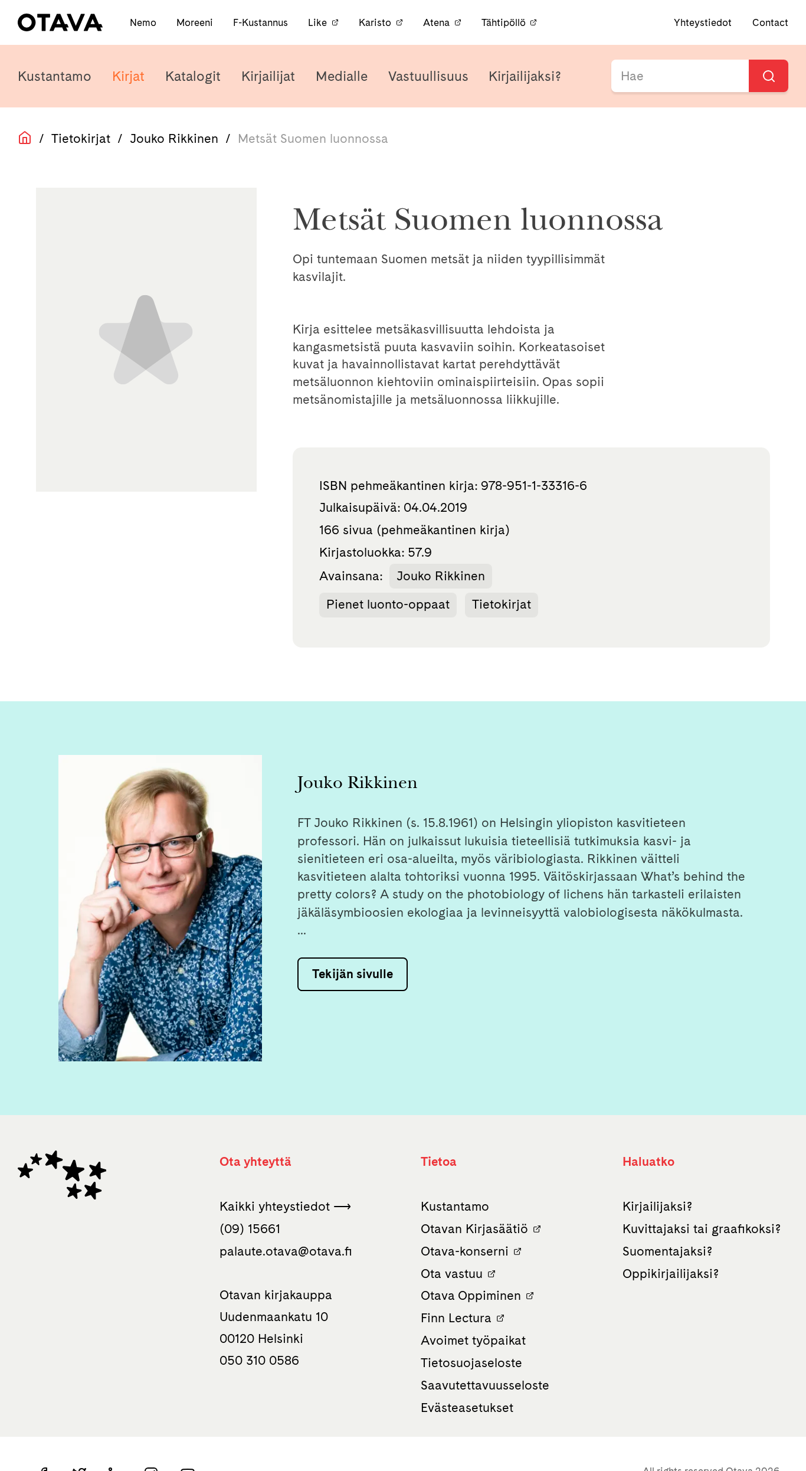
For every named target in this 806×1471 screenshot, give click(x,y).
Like (317, 22)
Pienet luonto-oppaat (388, 604)
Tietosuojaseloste (471, 1362)
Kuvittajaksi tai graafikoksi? (701, 1228)
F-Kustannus (261, 22)
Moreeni (195, 22)
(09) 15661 (249, 1228)
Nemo (144, 22)
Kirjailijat (268, 76)
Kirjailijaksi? (525, 76)
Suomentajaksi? (667, 1251)
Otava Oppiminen (471, 1295)
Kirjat (128, 76)
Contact (770, 22)
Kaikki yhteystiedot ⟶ (285, 1206)
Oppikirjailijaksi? (670, 1273)
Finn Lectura (456, 1317)
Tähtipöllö (503, 22)
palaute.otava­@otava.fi (285, 1251)
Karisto (375, 22)
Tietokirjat (80, 138)
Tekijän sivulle (352, 973)
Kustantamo (54, 76)
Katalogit (193, 76)
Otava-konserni (465, 1251)
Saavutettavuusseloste (485, 1385)
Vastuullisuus (428, 76)
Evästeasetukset (467, 1407)
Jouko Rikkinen (174, 138)
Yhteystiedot (703, 22)
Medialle (342, 76)
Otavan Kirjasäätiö (474, 1228)
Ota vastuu (452, 1273)
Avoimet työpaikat (473, 1340)
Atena (436, 22)
